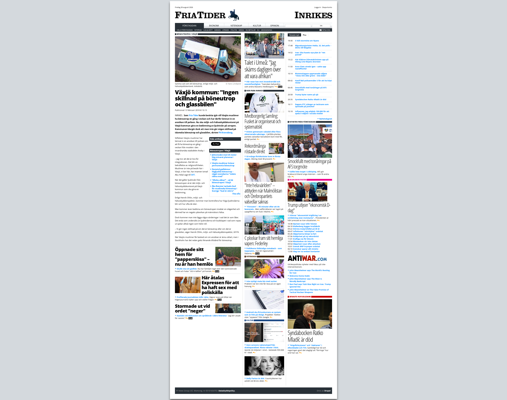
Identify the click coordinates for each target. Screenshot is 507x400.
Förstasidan (189, 25)
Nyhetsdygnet (325, 118)
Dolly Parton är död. (255, 378)
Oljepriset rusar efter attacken (307, 244)
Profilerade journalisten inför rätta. (193, 297)
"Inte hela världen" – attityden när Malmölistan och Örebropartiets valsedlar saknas (263, 193)
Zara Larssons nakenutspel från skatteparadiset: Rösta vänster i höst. (262, 346)
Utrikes (225, 30)
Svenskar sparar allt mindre (305, 249)
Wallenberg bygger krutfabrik (306, 226)
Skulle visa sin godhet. (187, 268)
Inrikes (217, 30)
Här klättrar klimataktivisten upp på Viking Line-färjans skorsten (311, 60)
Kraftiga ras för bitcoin (303, 239)
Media (241, 30)
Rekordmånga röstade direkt (255, 148)
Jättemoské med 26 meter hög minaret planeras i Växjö (224, 157)
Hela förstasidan (185, 30)
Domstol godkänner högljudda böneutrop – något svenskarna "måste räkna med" (224, 173)
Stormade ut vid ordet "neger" (192, 308)
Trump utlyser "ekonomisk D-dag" (309, 207)
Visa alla (236, 193)
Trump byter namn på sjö (306, 94)
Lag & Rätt (208, 30)
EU (258, 30)
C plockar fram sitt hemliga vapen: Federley (264, 240)
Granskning (266, 30)
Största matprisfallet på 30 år (306, 229)
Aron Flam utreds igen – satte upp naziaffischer (310, 67)
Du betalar (250, 30)
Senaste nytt (295, 35)
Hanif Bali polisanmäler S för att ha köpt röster (313, 81)
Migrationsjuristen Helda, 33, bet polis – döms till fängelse (313, 46)
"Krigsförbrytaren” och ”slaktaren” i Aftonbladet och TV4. (305, 346)
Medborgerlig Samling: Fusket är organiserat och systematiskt (263, 121)
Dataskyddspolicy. (227, 390)
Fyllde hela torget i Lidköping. (303, 171)
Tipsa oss (326, 30)
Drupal (327, 390)
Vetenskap (236, 25)
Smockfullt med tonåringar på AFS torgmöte (311, 88)
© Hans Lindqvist (233, 83)
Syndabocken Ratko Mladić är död (310, 99)
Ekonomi (214, 25)
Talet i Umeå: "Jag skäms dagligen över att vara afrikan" (263, 69)
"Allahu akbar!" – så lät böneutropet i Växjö (222, 181)
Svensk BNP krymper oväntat (306, 246)
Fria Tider (193, 115)
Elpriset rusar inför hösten (305, 224)
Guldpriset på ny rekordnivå (306, 236)
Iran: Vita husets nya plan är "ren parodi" (310, 53)
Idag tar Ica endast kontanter (306, 251)
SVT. (193, 174)
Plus (304, 35)
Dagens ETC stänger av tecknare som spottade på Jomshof (312, 105)
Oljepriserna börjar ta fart (304, 234)
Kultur (257, 25)
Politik (234, 30)
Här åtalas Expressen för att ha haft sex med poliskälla (220, 284)
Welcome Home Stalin (300, 276)
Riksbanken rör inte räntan (305, 241)
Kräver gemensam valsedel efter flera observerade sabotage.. (262, 132)
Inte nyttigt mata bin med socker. (261, 281)
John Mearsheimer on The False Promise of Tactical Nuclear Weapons (309, 290)
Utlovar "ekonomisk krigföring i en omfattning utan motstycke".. (304, 216)
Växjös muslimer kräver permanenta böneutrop (223, 164)
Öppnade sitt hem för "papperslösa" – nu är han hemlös (194, 256)
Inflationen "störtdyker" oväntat (308, 231)
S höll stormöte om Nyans (307, 40)
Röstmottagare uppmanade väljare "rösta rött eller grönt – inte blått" (311, 74)
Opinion (274, 25)
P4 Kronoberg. (226, 132)
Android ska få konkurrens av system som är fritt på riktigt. (263, 313)
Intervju (198, 30)
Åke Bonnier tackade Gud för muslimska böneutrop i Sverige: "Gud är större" (224, 188)
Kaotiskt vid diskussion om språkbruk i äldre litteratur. (202, 315)
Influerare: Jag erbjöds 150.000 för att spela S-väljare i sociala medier (312, 112)
